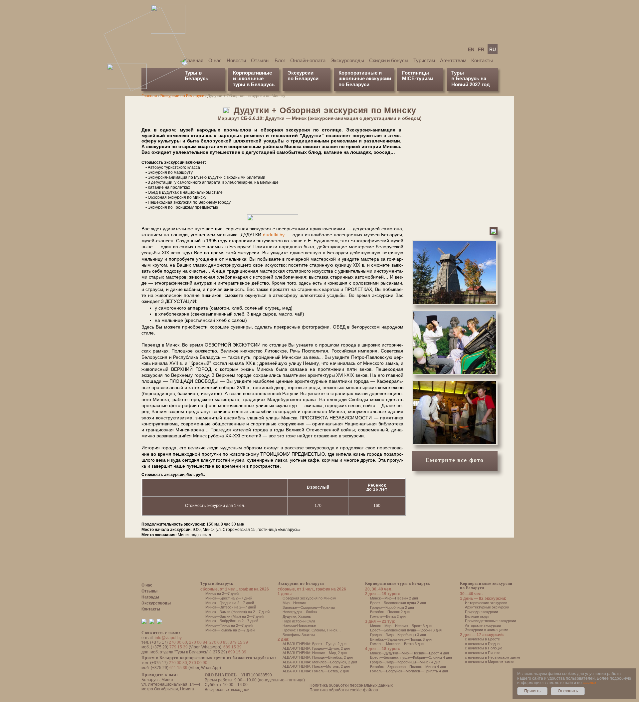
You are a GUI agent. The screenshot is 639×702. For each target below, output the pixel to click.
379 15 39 (239, 642)
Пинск (332, 630)
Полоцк (303, 630)
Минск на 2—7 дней (222, 593)
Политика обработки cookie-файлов (344, 690)
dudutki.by (274, 234)
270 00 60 (178, 642)
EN (471, 49)
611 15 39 (178, 667)
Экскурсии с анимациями (486, 630)
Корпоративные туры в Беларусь (397, 583)
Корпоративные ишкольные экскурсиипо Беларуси (364, 78)
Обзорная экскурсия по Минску (309, 598)
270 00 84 (198, 642)
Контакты (482, 60)
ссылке (589, 682)
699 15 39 (237, 652)
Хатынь (304, 616)
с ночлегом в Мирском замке (489, 662)
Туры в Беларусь (196, 75)
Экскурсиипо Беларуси (303, 75)
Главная (194, 60)
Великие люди (477, 616)
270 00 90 (198, 662)
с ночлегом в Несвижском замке (492, 657)
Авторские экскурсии (483, 625)
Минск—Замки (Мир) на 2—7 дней (234, 616)
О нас (215, 60)
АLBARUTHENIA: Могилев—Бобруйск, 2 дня (320, 662)
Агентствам (453, 60)
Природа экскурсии (481, 612)
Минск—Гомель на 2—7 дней (230, 630)
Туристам (424, 60)
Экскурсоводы (347, 60)
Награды (150, 597)
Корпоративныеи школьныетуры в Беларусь (254, 78)
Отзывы (260, 60)
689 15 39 (232, 647)
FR (481, 49)
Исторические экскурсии (486, 603)
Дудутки (289, 616)
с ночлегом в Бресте (482, 639)
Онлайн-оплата (307, 60)
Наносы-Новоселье (299, 625)
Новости (236, 60)
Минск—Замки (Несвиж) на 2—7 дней (237, 612)
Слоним (318, 630)
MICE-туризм (417, 78)
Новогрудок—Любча (300, 612)
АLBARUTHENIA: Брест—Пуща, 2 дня (314, 644)
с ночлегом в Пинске (482, 653)
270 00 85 (218, 642)
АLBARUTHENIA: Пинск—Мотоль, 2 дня (316, 666)
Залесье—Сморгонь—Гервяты (309, 607)
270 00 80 (178, 662)
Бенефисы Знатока (299, 635)
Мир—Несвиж (294, 603)
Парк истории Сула (299, 621)
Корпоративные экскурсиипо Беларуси (486, 585)
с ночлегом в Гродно (482, 644)
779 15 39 (178, 647)
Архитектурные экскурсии (487, 607)
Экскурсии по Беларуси (182, 96)
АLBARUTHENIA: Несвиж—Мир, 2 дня (315, 653)
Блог (280, 60)
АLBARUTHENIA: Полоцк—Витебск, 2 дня (318, 657)
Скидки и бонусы (388, 60)
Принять (532, 691)
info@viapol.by (168, 637)
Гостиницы (415, 73)
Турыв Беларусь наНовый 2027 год (470, 78)
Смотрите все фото (454, 460)
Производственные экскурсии (490, 621)
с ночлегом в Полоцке (483, 648)
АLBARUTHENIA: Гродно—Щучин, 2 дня (316, 648)
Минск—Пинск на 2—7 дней (229, 625)
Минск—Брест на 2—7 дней (228, 598)
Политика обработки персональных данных (351, 685)
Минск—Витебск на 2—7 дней (230, 607)
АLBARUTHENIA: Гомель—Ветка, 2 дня (316, 671)
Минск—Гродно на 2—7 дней (229, 603)
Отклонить (568, 691)
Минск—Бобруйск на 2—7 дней (231, 621)
